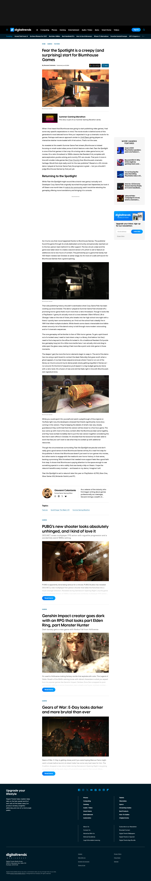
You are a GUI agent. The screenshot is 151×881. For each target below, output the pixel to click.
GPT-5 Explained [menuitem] (134, 36)
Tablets (121, 798)
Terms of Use (81, 865)
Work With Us (81, 858)
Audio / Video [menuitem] (87, 30)
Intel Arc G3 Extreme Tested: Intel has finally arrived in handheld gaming (133, 187)
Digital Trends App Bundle (127, 840)
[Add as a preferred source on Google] (95, 65)
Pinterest (100, 790)
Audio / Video (87, 808)
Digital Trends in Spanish (127, 837)
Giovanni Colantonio (50, 65)
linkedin (59, 496)
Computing (87, 801)
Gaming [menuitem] (63, 30)
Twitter (87, 790)
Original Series (124, 818)
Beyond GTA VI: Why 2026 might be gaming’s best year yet (132, 163)
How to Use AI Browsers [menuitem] (84, 36)
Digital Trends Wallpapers (127, 833)
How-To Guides (124, 815)
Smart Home (87, 811)
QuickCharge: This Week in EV (60, 510)
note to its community (73, 187)
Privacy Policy (120, 236)
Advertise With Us (89, 833)
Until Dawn (84, 137)
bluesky (66, 496)
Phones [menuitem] (54, 30)
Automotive (87, 818)
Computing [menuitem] (44, 30)
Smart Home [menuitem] (106, 30)
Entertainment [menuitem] (73, 30)
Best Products (123, 811)
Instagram (83, 790)
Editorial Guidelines (89, 837)
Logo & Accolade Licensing (91, 840)
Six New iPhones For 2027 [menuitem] (38, 36)
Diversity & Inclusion (83, 861)
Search (143, 30)
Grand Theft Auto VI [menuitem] (21, 36)
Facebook (79, 790)
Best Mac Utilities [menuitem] (54, 36)
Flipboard (108, 790)
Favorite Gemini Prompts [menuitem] (119, 36)
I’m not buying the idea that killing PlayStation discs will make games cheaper (133, 175)
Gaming (86, 804)
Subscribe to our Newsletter (128, 826)
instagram (55, 496)
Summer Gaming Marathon (72, 116)
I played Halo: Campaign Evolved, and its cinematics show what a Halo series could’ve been (132, 200)
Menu (7, 30)
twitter (62, 496)
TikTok (96, 790)
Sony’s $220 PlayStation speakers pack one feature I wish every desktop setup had (133, 152)
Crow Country (74, 160)
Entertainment (88, 815)
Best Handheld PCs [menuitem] (68, 36)
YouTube (91, 790)
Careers (80, 854)
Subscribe (137, 232)
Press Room (117, 858)
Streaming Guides (125, 808)
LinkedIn (104, 790)
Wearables (123, 801)
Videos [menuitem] (116, 30)
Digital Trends (17, 32)
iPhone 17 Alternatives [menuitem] (101, 36)
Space (121, 804)
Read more (49, 598)
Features (45, 510)
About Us (86, 826)
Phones (85, 798)
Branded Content (124, 830)
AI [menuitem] (37, 30)
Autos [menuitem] (97, 30)
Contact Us (86, 830)
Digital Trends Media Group (17, 873)
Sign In (136, 30)
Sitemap (116, 861)
